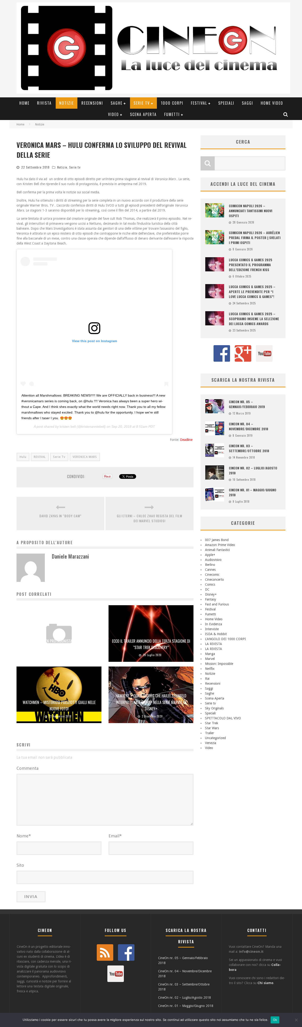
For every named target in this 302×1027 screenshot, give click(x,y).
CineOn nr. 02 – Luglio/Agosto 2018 (184, 997)
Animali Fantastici (217, 550)
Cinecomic (212, 574)
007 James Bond (217, 540)
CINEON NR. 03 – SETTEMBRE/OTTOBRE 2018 (249, 448)
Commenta (27, 768)
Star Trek (211, 723)
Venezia (210, 743)
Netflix (209, 669)
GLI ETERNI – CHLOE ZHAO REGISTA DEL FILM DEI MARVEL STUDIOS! (149, 518)
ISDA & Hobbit (216, 634)
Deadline (186, 440)
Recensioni (92, 103)
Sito (20, 865)
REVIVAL (40, 457)
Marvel (210, 659)
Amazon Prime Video (220, 545)
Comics (210, 584)
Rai (207, 678)
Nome (24, 835)
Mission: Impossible (219, 664)
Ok (275, 1020)
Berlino (210, 565)
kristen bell (68, 426)
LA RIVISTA (213, 644)
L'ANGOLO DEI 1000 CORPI (225, 639)
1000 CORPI (172, 103)
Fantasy (210, 599)
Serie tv (142, 103)
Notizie (66, 103)
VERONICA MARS (85, 457)
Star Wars (212, 728)
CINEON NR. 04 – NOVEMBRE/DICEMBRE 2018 (248, 426)
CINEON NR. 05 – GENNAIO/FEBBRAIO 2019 (247, 404)
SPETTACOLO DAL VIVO (223, 718)
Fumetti (172, 114)
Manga (210, 654)
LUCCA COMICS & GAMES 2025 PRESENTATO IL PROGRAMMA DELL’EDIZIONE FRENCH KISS (250, 264)
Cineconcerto (214, 579)
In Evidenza (213, 624)
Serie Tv (59, 457)
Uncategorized (215, 738)
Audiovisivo (213, 560)
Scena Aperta (143, 114)
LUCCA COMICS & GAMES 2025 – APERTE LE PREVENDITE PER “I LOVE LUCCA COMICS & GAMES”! (252, 291)
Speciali (226, 103)
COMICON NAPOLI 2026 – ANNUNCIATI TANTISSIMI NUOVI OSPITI (250, 210)
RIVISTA (44, 103)
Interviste (212, 629)
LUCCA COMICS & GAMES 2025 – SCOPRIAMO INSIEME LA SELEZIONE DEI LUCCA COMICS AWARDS (254, 318)
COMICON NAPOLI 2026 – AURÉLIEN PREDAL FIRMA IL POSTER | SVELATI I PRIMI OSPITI (255, 237)
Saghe (116, 103)
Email (115, 835)
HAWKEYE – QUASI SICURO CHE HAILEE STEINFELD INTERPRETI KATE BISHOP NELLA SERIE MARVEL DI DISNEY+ (151, 702)
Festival (199, 103)
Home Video (272, 103)
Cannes (210, 569)
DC (207, 589)
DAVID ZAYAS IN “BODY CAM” (60, 515)
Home (24, 103)
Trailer (209, 733)
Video (113, 114)
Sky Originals (214, 708)
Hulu (23, 457)
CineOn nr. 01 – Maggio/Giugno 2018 (185, 1006)
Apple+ (210, 555)
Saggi (247, 103)
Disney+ (211, 594)
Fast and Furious (217, 604)
